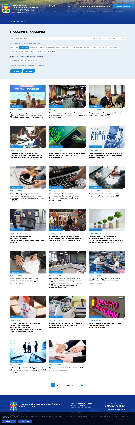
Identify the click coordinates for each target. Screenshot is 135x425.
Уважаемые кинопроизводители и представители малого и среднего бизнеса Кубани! (105, 155)
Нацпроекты (37, 51)
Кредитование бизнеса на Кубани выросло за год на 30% (105, 114)
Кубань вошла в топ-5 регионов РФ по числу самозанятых (66, 369)
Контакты (74, 410)
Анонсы (65, 47)
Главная (12, 21)
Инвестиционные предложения (115, 11)
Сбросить (29, 71)
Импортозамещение (49, 51)
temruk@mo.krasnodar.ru (116, 409)
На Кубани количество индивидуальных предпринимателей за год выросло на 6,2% (27, 239)
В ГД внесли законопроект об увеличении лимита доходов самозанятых (24, 281)
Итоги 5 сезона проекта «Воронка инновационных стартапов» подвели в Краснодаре (67, 115)
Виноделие (28, 51)
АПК (104, 47)
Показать (16, 71)
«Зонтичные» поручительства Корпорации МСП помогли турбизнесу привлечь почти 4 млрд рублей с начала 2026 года (106, 239)
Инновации (33, 47)
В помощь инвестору (78, 405)
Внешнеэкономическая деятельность (50, 47)
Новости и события (51, 11)
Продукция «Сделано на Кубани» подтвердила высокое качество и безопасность (105, 281)
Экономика (87, 47)
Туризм (21, 51)
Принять (9, 421)
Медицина (13, 51)
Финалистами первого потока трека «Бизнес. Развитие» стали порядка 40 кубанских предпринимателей (27, 115)
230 (68, 385)
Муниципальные (33, 60)
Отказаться (25, 421)
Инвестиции (14, 47)
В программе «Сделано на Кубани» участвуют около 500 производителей (105, 325)
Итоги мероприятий (76, 47)
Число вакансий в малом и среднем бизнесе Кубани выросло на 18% (106, 195)
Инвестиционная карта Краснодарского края (94, 6)
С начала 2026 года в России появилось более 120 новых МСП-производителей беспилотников (26, 155)
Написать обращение (123, 6)
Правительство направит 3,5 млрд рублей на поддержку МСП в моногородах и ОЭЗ (65, 325)
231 (73, 385)
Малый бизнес (24, 47)
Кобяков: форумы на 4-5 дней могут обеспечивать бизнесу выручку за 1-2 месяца (28, 370)
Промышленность (113, 47)
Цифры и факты (96, 47)
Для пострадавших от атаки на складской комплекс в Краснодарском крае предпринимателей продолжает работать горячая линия (26, 327)
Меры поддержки (93, 11)
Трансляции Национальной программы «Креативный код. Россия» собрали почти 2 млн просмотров (64, 197)
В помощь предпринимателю (81, 408)
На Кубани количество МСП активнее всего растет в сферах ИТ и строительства (67, 155)
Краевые (23, 60)
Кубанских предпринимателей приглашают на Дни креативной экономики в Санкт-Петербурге (65, 238)
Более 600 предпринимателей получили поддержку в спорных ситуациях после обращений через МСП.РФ (27, 197)
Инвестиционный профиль (72, 11)
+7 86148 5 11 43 (114, 406)
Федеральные (14, 60)
